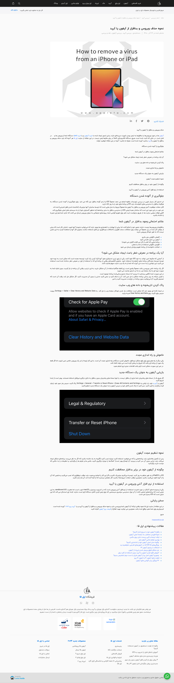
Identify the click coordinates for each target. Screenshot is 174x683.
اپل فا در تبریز (44, 646)
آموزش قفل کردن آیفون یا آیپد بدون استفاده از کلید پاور (138, 553)
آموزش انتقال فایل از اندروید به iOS (145, 652)
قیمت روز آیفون (105, 509)
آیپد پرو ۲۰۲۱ (70, 506)
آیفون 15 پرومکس (79, 646)
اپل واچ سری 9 (80, 654)
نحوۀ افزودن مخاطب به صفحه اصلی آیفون (144, 535)
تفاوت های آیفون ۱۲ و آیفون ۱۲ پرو (147, 558)
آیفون (126, 3)
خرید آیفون (88, 136)
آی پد (155, 383)
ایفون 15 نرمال (80, 650)
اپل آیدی (64, 3)
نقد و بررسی (155, 18)
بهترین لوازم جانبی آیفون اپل (149, 540)
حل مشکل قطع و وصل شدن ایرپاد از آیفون (144, 550)
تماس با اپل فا (44, 654)
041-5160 (14, 10)
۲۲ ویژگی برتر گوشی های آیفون (147, 561)
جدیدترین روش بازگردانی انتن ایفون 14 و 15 (142, 664)
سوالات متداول (44, 650)
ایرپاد (97, 3)
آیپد (110, 3)
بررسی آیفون (117, 33)
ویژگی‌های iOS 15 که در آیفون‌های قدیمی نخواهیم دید (139, 545)
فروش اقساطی (116, 654)
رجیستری (118, 646)
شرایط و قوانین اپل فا (114, 657)
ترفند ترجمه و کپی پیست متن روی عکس (145, 537)
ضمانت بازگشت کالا (115, 650)
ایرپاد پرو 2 (82, 661)
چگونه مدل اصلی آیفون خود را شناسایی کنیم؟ (142, 542)
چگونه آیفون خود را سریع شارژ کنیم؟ (146, 532)
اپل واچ (117, 3)
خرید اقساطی (136, 3)
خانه (162, 18)
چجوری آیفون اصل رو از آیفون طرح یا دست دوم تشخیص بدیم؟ (136, 555)
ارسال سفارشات (43, 657)
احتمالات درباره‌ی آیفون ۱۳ (150, 548)
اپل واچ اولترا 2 (80, 657)
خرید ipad (77, 136)
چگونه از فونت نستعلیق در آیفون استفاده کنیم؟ (143, 647)
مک (103, 3)
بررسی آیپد (145, 18)
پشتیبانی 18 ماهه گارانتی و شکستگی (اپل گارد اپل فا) (105, 662)
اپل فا (76, 138)
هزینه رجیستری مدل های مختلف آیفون (143, 656)
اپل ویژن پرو (87, 3)
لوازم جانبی (75, 3)
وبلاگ (56, 3)
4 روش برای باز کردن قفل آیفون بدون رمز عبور (141, 660)
